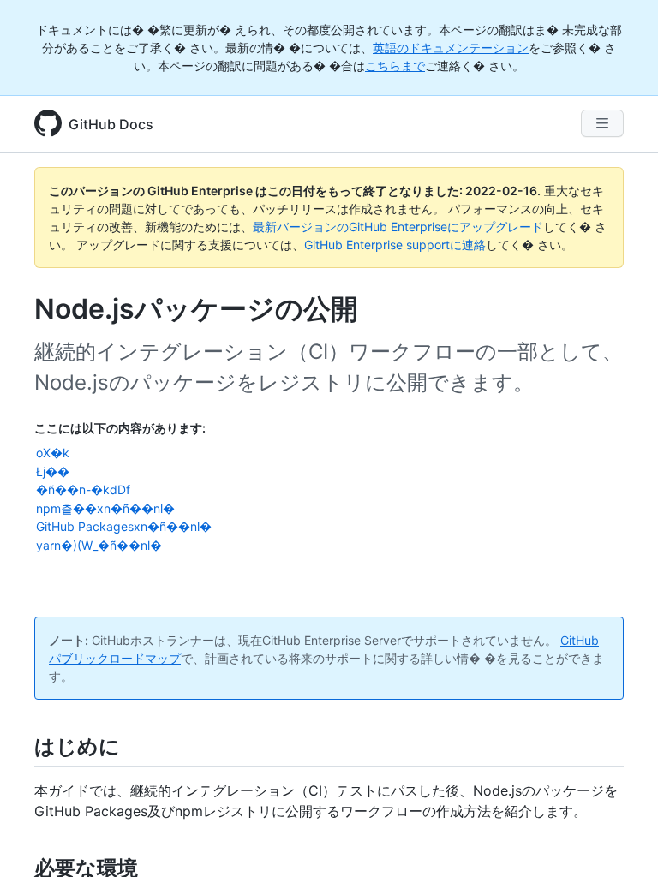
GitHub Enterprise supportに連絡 (395, 244)
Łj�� (52, 471)
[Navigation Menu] (602, 123)
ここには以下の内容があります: (120, 428)
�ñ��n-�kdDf (83, 489)
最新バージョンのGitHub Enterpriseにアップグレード (398, 226)
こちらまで (395, 65)
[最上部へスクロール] (620, 839)
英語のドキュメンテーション (451, 47)
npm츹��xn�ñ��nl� (105, 508)
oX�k (52, 452)
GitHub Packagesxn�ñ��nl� (124, 526)
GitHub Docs (111, 124)
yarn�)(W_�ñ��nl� (99, 545)
